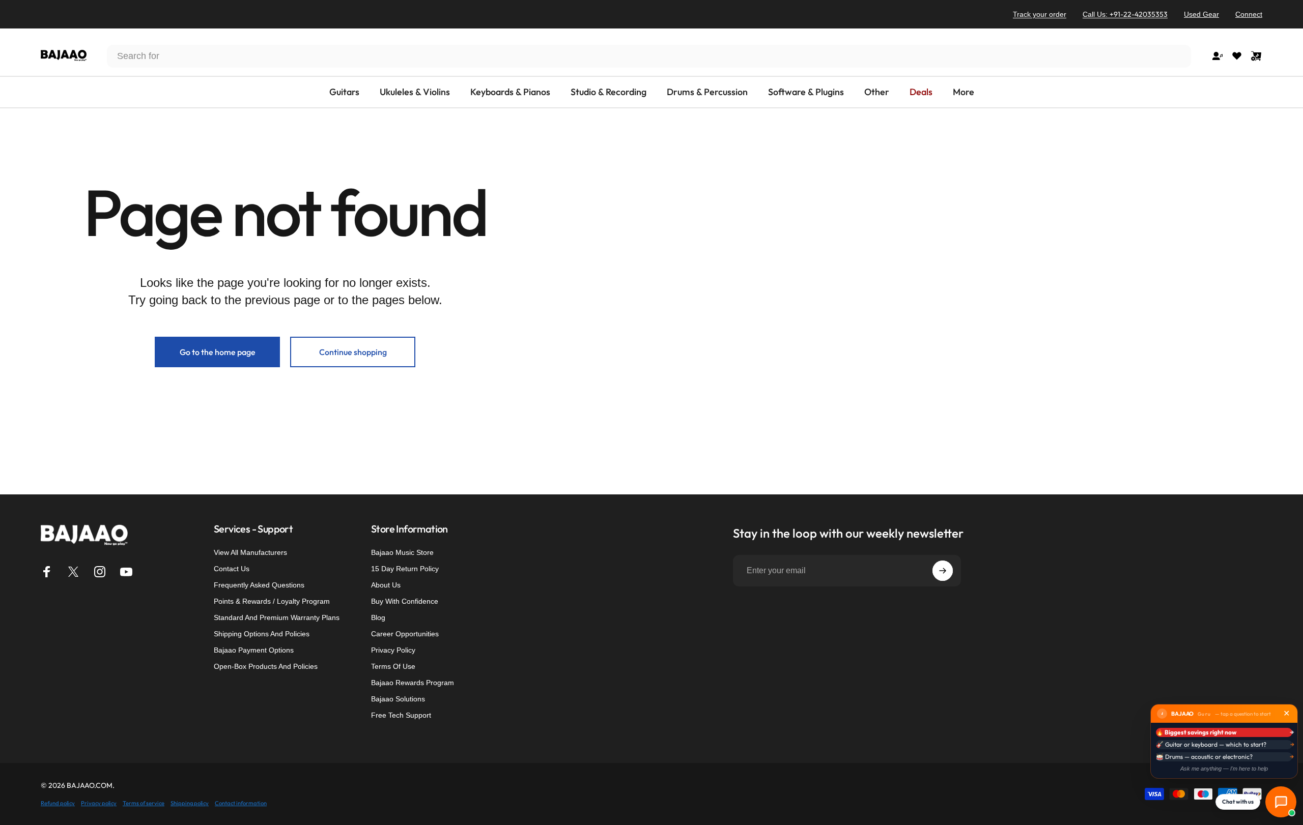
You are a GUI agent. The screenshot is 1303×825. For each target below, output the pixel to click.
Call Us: (1125, 14)
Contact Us (231, 569)
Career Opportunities (405, 634)
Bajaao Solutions (398, 699)
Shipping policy (190, 803)
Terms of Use (393, 666)
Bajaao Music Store (402, 552)
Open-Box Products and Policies (266, 666)
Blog (378, 617)
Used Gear (1201, 14)
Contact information (241, 803)
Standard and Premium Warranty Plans (276, 617)
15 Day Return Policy (405, 569)
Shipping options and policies (261, 634)
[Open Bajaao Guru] (1280, 801)
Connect (1248, 14)
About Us (386, 585)
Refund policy (58, 803)
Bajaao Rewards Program (412, 683)
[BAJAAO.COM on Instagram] (100, 572)
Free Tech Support (401, 715)
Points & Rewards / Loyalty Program (272, 601)
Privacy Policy (393, 650)
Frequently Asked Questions (259, 585)
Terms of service (143, 803)
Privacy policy (99, 803)
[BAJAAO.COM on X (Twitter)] (73, 572)
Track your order (1039, 14)
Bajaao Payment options (254, 650)
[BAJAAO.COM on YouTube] (126, 572)
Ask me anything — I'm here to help (1224, 768)
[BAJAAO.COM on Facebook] (47, 572)
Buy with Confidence (404, 601)
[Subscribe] (942, 571)
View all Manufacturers (250, 552)
